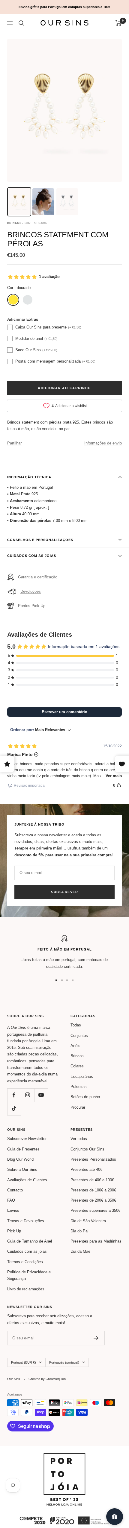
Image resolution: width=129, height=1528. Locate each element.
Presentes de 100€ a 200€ (93, 1190)
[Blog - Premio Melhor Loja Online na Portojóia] (65, 1456)
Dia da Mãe (80, 1251)
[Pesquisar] (21, 23)
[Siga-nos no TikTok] (14, 1108)
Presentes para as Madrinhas (96, 1241)
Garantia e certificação (37, 577)
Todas (75, 1025)
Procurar (77, 1107)
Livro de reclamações (25, 1289)
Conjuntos (79, 1035)
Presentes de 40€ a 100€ (92, 1180)
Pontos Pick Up (31, 605)
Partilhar (14, 443)
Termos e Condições (25, 1262)
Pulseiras (78, 1086)
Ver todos (78, 1138)
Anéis (75, 1045)
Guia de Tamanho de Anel (29, 1241)
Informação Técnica (29, 477)
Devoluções (30, 591)
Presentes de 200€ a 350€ (93, 1200)
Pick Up (14, 1231)
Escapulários (81, 1076)
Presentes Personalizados (93, 1159)
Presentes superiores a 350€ (95, 1210)
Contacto (15, 1190)
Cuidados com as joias (31, 555)
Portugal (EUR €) (23, 1362)
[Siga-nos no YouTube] (41, 1095)
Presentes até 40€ (86, 1169)
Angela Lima (39, 1041)
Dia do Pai (79, 1231)
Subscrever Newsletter (26, 1138)
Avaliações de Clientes (27, 1180)
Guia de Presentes (23, 1149)
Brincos (77, 1056)
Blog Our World (20, 1159)
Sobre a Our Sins (22, 1169)
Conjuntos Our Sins (87, 1149)
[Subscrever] (96, 1338)
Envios (13, 1210)
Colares (77, 1066)
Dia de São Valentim (88, 1221)
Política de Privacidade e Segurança (29, 1275)
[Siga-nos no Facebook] (14, 1095)
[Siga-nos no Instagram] (27, 1095)
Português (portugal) (64, 1362)
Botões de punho (85, 1097)
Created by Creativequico (47, 1379)
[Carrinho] (119, 23)
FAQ (11, 1200)
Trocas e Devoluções (25, 1221)
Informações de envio (103, 443)
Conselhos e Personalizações (40, 540)
